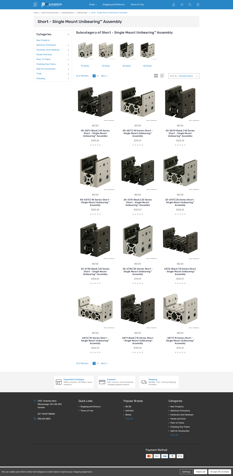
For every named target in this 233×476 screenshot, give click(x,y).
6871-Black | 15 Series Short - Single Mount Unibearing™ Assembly (137, 341)
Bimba (128, 414)
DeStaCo (129, 410)
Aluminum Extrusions (46, 45)
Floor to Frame (43, 59)
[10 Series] (85, 50)
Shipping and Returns (114, 4)
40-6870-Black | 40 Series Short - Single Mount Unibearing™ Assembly (180, 133)
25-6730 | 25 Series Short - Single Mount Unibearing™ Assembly (138, 272)
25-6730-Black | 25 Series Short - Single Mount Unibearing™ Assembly (95, 272)
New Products (43, 40)
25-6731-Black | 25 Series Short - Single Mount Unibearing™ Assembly (138, 202)
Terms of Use (137, 4)
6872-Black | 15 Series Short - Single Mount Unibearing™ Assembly (180, 272)
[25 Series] (127, 50)
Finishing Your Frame (46, 64)
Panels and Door (44, 54)
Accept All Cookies (219, 471)
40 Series (147, 66)
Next (103, 76)
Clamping (40, 78)
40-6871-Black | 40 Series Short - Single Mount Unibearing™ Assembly (95, 133)
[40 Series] (147, 50)
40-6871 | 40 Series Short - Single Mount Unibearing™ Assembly (138, 133)
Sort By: (173, 76)
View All (129, 419)
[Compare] (181, 6)
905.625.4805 (44, 419)
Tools (39, 73)
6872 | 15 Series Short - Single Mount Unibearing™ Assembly (95, 341)
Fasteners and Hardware (48, 50)
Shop (91, 4)
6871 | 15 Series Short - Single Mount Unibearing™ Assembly (180, 341)
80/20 (128, 406)
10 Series (85, 66)
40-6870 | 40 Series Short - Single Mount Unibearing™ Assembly (95, 202)
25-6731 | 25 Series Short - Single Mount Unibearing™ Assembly (180, 202)
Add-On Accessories (45, 69)
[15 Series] (106, 50)
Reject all (200, 471)
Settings (186, 471)
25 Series (126, 66)
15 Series (106, 66)
